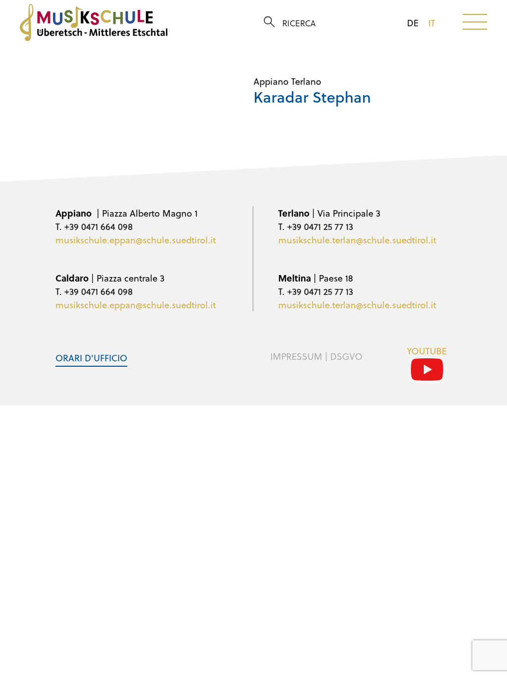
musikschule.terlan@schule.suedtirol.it (357, 239)
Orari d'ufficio (91, 357)
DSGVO (346, 356)
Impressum (296, 356)
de (412, 22)
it (431, 22)
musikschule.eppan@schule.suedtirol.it (135, 239)
